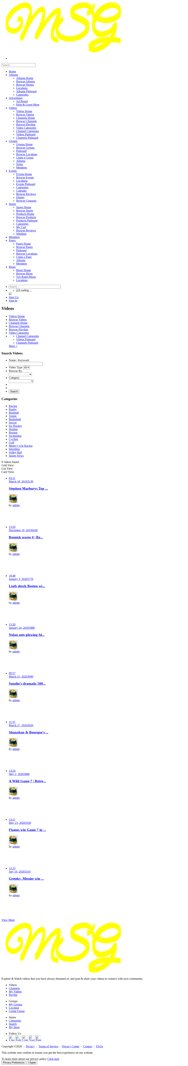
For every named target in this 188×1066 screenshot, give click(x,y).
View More (8, 920)
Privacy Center (70, 1046)
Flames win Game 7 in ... (27, 830)
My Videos (15, 991)
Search (14, 391)
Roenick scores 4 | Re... (26, 537)
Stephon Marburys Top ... (28, 488)
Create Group (17, 1011)
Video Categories (19, 332)
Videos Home (17, 316)
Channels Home (18, 322)
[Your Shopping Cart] (10, 294)
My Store (14, 1027)
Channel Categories (27, 336)
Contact (87, 1046)
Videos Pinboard (25, 339)
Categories (15, 1020)
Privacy (30, 1046)
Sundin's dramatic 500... (27, 683)
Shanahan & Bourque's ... (28, 732)
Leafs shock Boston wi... (27, 586)
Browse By (15, 370)
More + (13, 346)
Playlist (13, 994)
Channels (14, 988)
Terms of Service (48, 1046)
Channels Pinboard (27, 342)
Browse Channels (19, 326)
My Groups (15, 1004)
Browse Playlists (18, 329)
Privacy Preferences (14, 1062)
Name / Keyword (19, 360)
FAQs (99, 1046)
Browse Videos (18, 319)
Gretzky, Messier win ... (26, 879)
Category (14, 377)
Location (14, 1007)
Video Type (15, 367)
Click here (53, 1058)
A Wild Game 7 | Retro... (27, 781)
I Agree (32, 1062)
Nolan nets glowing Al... (27, 635)
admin (16, 505)
